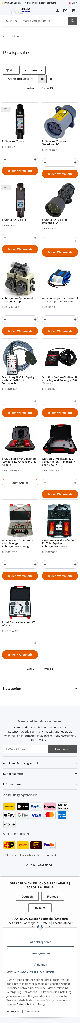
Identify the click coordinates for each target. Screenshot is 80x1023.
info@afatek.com (46, 927)
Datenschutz (32, 1011)
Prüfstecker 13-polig (14, 219)
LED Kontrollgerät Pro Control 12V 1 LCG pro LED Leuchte (60, 300)
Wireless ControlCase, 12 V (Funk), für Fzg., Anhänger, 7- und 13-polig (59, 461)
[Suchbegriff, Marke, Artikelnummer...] (72, 21)
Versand (51, 855)
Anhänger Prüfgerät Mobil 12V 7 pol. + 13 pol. (18, 300)
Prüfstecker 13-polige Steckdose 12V (54, 221)
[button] (57, 10)
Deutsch (27, 896)
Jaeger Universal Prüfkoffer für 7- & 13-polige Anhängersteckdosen (58, 543)
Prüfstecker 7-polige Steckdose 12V (54, 143)
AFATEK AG (45, 865)
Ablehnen (40, 964)
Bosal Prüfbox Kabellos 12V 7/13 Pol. (18, 624)
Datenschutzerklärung (31, 1004)
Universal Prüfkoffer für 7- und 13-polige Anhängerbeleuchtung (18, 543)
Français (53, 896)
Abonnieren (62, 749)
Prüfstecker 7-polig (13, 141)
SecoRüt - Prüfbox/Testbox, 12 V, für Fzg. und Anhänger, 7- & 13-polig (59, 380)
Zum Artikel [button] (20, 483)
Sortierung (32, 70)
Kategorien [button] (12, 689)
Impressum (13, 1011)
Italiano (40, 907)
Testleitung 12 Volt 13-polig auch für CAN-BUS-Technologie (18, 380)
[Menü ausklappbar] (5, 8)
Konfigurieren (41, 953)
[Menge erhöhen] (35, 159)
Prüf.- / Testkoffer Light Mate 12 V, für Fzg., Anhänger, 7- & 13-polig (19, 461)
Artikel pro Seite (18, 79)
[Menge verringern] (5, 159)
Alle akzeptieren (40, 942)
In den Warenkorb (20, 171)
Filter (13, 70)
